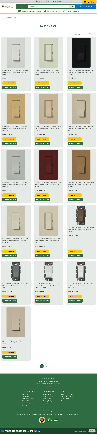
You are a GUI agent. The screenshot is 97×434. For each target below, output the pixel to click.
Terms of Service (48, 396)
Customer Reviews (27, 403)
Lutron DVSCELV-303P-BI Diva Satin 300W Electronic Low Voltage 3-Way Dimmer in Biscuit (47, 72)
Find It (71, 6)
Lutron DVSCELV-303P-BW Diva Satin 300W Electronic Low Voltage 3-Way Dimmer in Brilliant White (81, 285)
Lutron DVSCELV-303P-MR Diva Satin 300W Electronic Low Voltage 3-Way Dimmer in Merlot (48, 184)
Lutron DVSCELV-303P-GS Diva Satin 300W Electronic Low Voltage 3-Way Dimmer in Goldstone (15, 128)
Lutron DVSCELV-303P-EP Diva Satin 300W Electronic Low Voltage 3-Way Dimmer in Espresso (81, 229)
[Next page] (55, 366)
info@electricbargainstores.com (50, 383)
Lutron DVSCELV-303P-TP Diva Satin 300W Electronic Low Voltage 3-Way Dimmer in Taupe (15, 341)
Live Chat (48, 386)
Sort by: (70, 33)
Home (3, 18)
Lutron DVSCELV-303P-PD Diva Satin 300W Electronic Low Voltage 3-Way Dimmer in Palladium (15, 184)
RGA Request (47, 403)
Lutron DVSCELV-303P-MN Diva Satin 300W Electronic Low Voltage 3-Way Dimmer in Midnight (81, 72)
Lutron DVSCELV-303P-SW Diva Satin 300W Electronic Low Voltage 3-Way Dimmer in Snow (15, 72)
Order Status (65, 401)
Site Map (24, 405)
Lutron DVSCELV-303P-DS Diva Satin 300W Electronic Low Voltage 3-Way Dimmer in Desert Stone (48, 128)
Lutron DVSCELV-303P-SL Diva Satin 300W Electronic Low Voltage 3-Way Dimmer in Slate (15, 285)
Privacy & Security (27, 401)
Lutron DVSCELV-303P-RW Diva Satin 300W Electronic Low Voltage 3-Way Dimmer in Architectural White (48, 285)
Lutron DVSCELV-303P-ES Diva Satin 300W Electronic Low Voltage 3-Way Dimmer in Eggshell (48, 240)
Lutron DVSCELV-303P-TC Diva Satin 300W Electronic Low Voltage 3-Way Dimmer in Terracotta (81, 184)
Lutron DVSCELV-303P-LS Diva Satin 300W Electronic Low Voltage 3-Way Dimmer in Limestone (15, 240)
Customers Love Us (28, 398)
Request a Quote (48, 394)
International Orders (67, 396)
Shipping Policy (47, 401)
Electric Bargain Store (82, 431)
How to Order (65, 398)
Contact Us (25, 396)
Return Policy (47, 398)
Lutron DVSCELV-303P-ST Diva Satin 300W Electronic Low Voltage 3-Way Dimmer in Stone (81, 128)
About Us (25, 394)
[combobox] (51, 6)
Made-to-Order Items (67, 394)
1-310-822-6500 (51, 385)
